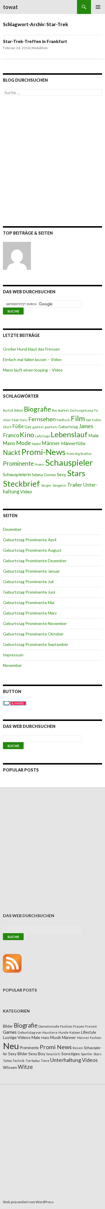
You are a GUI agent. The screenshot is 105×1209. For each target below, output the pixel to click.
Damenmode (48, 1026)
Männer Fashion (89, 1038)
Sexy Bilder (17, 1053)
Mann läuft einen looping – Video (33, 369)
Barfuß (8, 410)
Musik (55, 1037)
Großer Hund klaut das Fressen (31, 349)
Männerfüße (73, 443)
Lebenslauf (69, 434)
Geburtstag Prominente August (32, 550)
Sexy (61, 474)
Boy (54, 410)
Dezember (12, 529)
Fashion (66, 1026)
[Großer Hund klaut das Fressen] (17, 256)
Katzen (74, 1032)
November (12, 665)
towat (10, 7)
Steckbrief (21, 483)
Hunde (63, 1032)
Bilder (8, 1026)
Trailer (74, 485)
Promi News (56, 1046)
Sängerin (59, 485)
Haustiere (49, 1032)
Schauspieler (69, 462)
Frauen (78, 1026)
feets (23, 420)
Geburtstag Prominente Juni (29, 592)
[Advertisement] (52, 162)
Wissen (10, 1067)
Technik (18, 1060)
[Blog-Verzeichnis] (14, 702)
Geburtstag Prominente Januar (31, 571)
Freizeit (91, 1026)
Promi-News (43, 452)
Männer (51, 443)
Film (78, 418)
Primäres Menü (98, 7)
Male (93, 435)
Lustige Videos (17, 1037)
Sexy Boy (36, 1053)
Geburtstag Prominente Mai (28, 602)
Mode (23, 443)
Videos (90, 1060)
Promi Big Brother (79, 454)
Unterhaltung (65, 1060)
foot (88, 420)
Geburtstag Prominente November (35, 623)
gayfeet (38, 427)
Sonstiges (70, 1053)
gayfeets (51, 427)
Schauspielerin (17, 474)
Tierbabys (32, 1060)
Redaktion (40, 48)
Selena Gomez (44, 474)
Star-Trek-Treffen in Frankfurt (35, 41)
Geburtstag (68, 426)
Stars (76, 473)
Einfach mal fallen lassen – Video (32, 359)
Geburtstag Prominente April (29, 539)
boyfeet (63, 410)
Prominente (18, 463)
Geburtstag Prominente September (35, 644)
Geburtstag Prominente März (30, 612)
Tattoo (7, 1060)
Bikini (18, 410)
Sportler (87, 1054)
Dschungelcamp (81, 410)
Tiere (45, 1060)
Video (26, 491)
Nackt (11, 452)
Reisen (78, 1048)
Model (36, 444)
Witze (25, 1067)
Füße (18, 426)
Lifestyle (88, 1032)
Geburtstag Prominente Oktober (33, 633)
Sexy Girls (53, 1054)
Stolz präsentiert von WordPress (28, 1202)
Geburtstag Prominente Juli (28, 581)
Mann (9, 443)
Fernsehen (42, 418)
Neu (11, 1046)
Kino (27, 435)
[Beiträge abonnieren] (12, 962)
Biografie (37, 409)
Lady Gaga (42, 436)
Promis (39, 464)
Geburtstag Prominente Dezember (34, 560)
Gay (28, 426)
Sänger (46, 485)
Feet (15, 420)
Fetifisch (63, 420)
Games (10, 1032)
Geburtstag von (29, 1032)
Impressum (13, 654)
